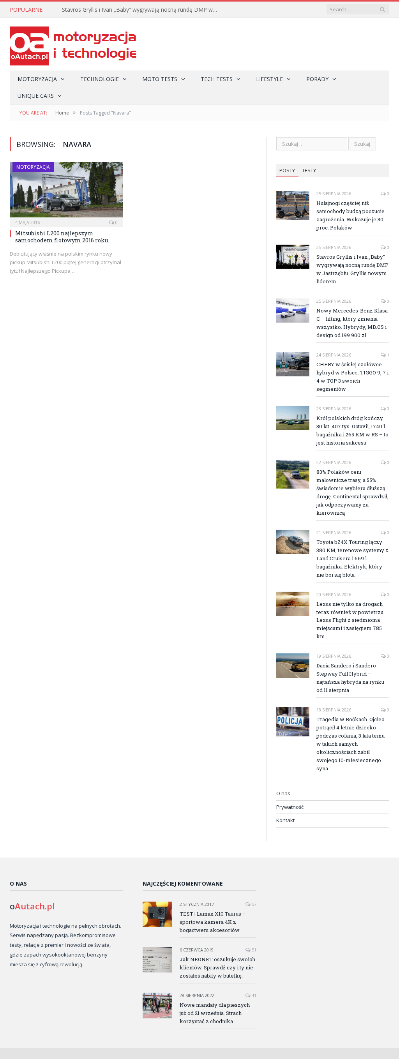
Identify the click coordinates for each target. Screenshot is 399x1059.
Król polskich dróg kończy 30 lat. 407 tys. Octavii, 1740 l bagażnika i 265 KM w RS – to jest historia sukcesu (352, 430)
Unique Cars (36, 95)
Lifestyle (269, 79)
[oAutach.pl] (73, 44)
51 (253, 950)
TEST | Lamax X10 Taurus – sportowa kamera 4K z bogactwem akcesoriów (213, 922)
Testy (309, 170)
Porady (317, 79)
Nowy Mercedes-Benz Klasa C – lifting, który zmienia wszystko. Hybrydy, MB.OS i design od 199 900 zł (352, 323)
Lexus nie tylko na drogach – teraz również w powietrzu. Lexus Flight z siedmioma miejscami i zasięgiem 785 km (351, 620)
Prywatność (290, 806)
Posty (287, 170)
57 (253, 904)
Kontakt (285, 820)
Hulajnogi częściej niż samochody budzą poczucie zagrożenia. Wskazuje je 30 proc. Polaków (350, 215)
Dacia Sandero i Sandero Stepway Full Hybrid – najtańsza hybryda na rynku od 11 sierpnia (350, 678)
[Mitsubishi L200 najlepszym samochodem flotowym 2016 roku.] (66, 192)
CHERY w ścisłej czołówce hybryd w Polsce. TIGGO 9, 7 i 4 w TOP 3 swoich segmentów (352, 376)
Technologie (99, 79)
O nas (283, 793)
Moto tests (159, 79)
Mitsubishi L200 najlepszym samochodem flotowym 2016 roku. (62, 236)
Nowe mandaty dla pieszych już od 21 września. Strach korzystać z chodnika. (215, 1013)
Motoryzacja (37, 79)
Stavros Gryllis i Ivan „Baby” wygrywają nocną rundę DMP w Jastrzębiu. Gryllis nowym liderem (142, 9)
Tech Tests (217, 79)
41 (253, 995)
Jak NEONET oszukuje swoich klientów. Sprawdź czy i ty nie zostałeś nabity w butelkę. (217, 967)
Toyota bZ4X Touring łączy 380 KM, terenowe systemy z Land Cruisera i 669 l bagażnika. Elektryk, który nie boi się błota (352, 558)
